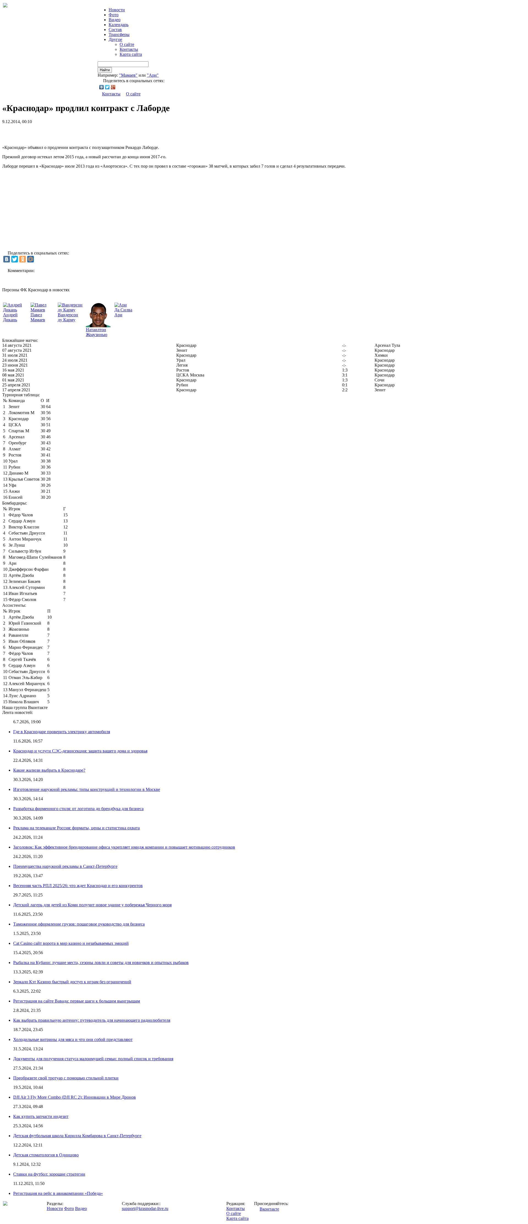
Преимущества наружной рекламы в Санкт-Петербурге (65, 866)
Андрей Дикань (10, 317)
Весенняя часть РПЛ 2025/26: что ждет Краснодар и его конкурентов (78, 885)
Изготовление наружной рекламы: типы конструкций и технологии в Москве (86, 789)
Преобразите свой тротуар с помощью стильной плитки (66, 1078)
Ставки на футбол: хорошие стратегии (49, 1174)
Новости (55, 1208)
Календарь (118, 24)
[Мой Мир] (30, 259)
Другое (115, 39)
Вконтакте (269, 1209)
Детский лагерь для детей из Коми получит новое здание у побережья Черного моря (92, 904)
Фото (114, 14)
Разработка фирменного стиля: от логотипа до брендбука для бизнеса (78, 808)
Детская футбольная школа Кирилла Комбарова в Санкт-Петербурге (77, 1135)
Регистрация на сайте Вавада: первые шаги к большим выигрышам (76, 1001)
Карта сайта (131, 54)
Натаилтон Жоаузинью (96, 332)
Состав (115, 29)
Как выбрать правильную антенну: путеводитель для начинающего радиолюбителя (91, 1020)
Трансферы (119, 34)
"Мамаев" (128, 75)
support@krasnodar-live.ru (145, 1208)
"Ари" (153, 75)
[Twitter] (107, 87)
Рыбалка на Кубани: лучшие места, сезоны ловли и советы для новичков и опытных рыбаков (101, 962)
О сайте (127, 44)
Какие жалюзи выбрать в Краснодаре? (49, 770)
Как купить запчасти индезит (40, 1116)
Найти (105, 70)
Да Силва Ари (123, 312)
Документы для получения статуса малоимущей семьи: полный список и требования (93, 1058)
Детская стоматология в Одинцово (46, 1155)
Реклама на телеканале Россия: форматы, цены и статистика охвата (76, 828)
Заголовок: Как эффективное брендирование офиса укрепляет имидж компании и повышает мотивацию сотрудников (124, 847)
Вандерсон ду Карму (68, 317)
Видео (114, 19)
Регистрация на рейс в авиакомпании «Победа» (58, 1193)
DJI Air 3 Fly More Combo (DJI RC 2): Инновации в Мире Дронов (74, 1097)
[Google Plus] (113, 87)
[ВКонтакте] (102, 87)
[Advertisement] (66, 132)
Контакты (129, 49)
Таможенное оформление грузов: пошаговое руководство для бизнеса (79, 924)
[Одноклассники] (22, 259)
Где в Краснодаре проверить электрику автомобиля (61, 731)
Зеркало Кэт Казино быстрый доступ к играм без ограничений (72, 981)
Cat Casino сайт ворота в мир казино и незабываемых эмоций (71, 943)
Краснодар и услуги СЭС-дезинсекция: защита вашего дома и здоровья (80, 751)
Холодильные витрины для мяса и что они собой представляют (73, 1039)
